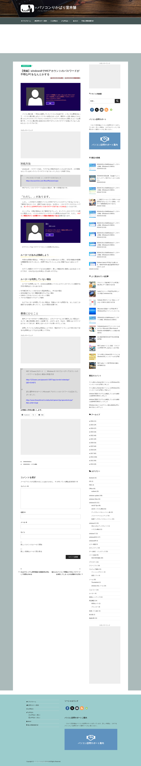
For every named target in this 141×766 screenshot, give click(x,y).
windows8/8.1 (27, 461)
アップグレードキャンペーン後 (100, 512)
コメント (25, 486)
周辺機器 (91, 600)
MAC (90, 485)
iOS (90, 481)
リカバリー (92, 590)
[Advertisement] (70, 38)
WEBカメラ (95, 603)
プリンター (94, 607)
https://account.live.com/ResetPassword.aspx (42, 181)
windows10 (92, 502)
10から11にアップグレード (99, 526)
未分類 (91, 614)
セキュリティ (93, 548)
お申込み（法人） (35, 717)
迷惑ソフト (94, 575)
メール (24, 522)
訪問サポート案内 (41, 21)
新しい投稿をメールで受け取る (31, 551)
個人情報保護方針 (88, 21)
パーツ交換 (92, 555)
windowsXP (92, 541)
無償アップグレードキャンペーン (101, 519)
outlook (93, 491)
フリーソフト (93, 565)
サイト (23, 532)
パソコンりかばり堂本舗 (57, 7)
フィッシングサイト (97, 572)
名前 (23, 512)
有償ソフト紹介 (94, 611)
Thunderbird (95, 582)
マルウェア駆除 (94, 569)
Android (91, 478)
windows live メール (97, 586)
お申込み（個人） (35, 715)
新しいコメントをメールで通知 (31, 544)
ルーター (91, 593)
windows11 (92, 523)
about (76, 21)
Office (91, 488)
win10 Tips (94, 505)
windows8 (26, 464)
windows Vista (93, 499)
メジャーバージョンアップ (99, 515)
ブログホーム (26, 21)
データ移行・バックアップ (97, 551)
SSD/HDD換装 (95, 558)
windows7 (92, 533)
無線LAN (91, 618)
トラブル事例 (34, 464)
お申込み (65, 21)
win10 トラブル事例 (97, 509)
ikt (105, 384)
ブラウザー (92, 562)
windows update (94, 495)
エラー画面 (92, 544)
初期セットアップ (94, 597)
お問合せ (55, 21)
